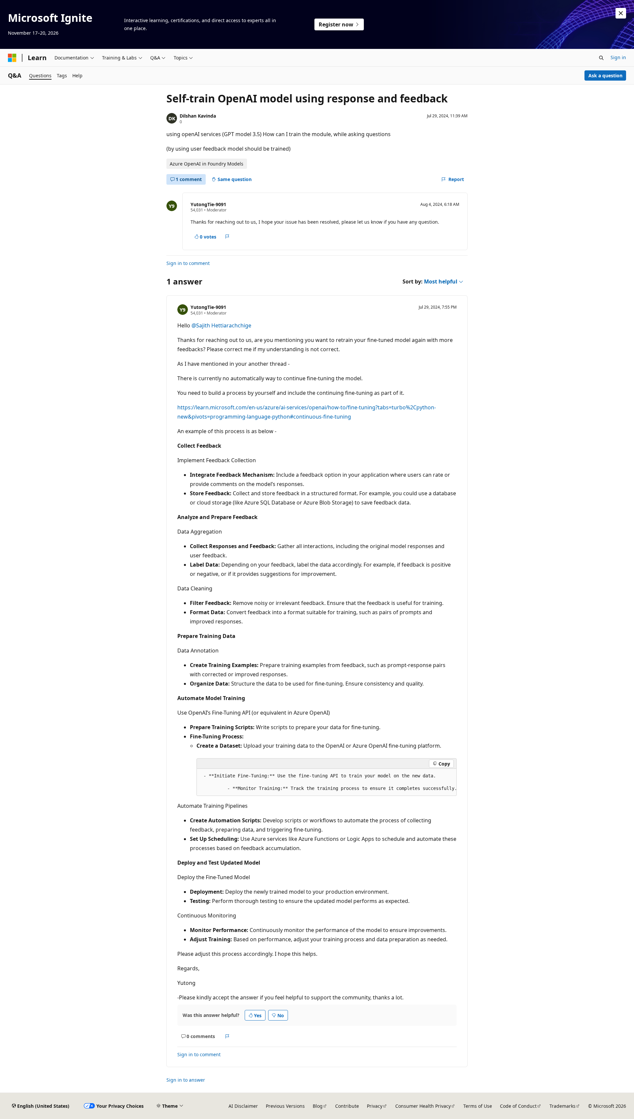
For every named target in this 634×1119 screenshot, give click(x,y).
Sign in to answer (185, 1080)
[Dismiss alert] (621, 13)
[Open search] (601, 58)
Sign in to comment (188, 263)
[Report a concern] (227, 236)
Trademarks (562, 1106)
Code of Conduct (518, 1106)
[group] (326, 782)
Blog (318, 1106)
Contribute (347, 1106)
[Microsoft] (12, 58)
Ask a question (605, 75)
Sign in (618, 57)
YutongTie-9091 (208, 204)
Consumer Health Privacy (423, 1106)
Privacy (374, 1106)
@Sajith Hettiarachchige (221, 325)
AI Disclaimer (243, 1106)
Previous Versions (285, 1106)
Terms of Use (477, 1106)
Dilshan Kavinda (198, 116)
